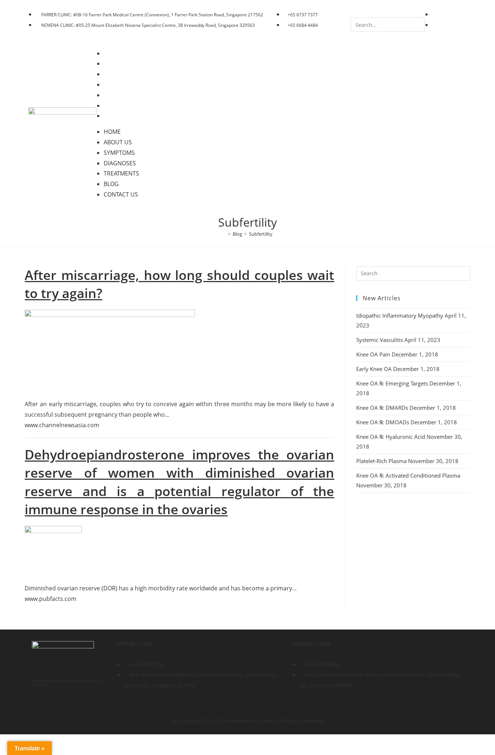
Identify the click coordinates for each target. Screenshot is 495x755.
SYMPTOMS (124, 74)
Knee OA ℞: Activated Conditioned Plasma (408, 475)
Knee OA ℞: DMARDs (382, 407)
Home (117, 53)
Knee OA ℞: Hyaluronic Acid (390, 436)
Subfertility (261, 234)
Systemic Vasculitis (379, 339)
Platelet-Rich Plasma (381, 461)
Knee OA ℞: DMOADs (382, 422)
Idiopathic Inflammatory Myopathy (399, 315)
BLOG (116, 106)
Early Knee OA (374, 368)
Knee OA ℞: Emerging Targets (392, 383)
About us (123, 63)
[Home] (224, 234)
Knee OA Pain (373, 354)
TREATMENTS (126, 95)
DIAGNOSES (125, 84)
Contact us (126, 116)
